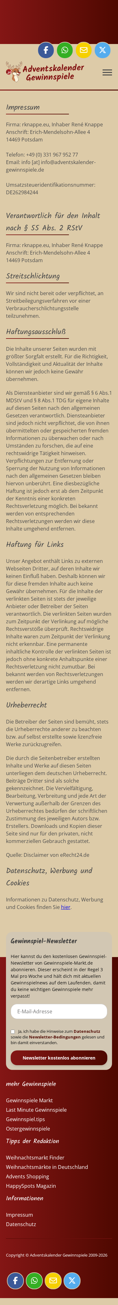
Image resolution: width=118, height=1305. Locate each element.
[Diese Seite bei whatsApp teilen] (64, 50)
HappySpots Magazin (31, 1185)
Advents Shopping (27, 1176)
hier (65, 907)
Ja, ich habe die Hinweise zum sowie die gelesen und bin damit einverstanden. (57, 1036)
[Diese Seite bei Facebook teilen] (45, 50)
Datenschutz (87, 1031)
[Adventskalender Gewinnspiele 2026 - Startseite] (45, 75)
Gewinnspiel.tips (25, 1119)
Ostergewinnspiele (28, 1128)
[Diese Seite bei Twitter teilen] (102, 50)
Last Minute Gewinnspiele (36, 1109)
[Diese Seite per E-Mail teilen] (83, 50)
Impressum (19, 1214)
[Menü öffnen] (107, 72)
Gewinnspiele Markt (29, 1100)
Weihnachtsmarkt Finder (35, 1157)
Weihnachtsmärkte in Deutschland (47, 1167)
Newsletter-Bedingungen (55, 1037)
